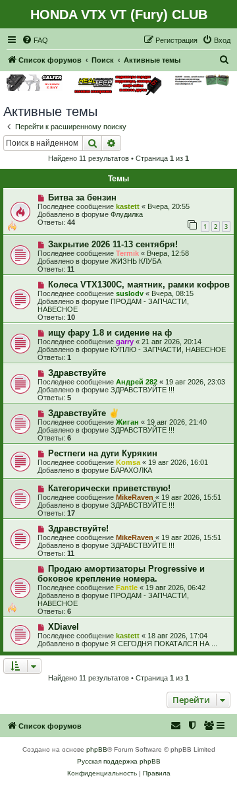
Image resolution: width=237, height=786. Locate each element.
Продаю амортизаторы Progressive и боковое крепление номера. (121, 574)
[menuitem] (35, 40)
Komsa (128, 462)
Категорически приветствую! (109, 488)
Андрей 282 (136, 382)
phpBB (96, 749)
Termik (127, 253)
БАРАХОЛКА (131, 470)
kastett (128, 206)
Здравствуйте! (78, 528)
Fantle (127, 587)
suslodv (130, 293)
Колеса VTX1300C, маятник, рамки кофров (139, 284)
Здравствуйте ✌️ (83, 413)
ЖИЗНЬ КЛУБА (136, 261)
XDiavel (63, 627)
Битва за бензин (82, 197)
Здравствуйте (77, 373)
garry (125, 342)
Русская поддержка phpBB (119, 761)
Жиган (127, 422)
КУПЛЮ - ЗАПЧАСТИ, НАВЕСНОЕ (168, 349)
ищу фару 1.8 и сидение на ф (110, 333)
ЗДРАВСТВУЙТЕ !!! (142, 390)
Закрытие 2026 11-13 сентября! (113, 244)
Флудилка (127, 214)
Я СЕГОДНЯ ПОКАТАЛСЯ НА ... (164, 644)
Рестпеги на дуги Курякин (102, 453)
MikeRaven (134, 497)
